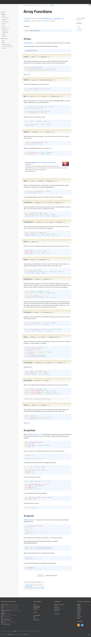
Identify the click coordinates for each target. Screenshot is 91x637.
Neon (7, 618)
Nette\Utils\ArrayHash (33, 434)
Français (79, 610)
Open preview (29, 586)
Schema (7, 621)
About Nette (36, 619)
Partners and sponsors (59, 604)
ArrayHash (56, 18)
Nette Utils (33, 5)
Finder (3, 42)
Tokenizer (4, 48)
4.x (49, 5)
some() (28, 74)
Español (79, 609)
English (79, 604)
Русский (79, 616)
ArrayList (27, 21)
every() (28, 423)
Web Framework (10, 604)
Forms (9, 615)
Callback (4, 16)
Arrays (3, 14)
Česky (78, 606)
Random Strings (5, 28)
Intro (79, 26)
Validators (4, 36)
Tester (9, 607)
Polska (78, 613)
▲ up (89, 634)
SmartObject (5, 30)
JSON (3, 25)
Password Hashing (6, 44)
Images (3, 23)
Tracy (9, 609)
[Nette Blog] (78, 625)
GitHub (78, 20)
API (81, 20)
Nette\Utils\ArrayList (29, 520)
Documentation (27, 5)
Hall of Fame (57, 609)
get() (50, 148)
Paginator (4, 27)
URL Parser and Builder (7, 46)
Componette (57, 607)
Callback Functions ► (51, 575)
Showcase (56, 610)
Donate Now (57, 613)
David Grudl (10, 634)
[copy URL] (31, 39)
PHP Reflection (5, 32)
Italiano (78, 612)
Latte (9, 606)
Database (6, 613)
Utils (8, 622)
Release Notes (36, 607)
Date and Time (5, 17)
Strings (3, 34)
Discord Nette (36, 606)
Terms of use (26, 634)
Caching (3, 612)
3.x (50, 5)
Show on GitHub (29, 585)
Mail (5, 616)
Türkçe (78, 615)
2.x (52, 5)
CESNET (15, 631)
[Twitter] (82, 625)
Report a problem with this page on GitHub (35, 587)
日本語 (78, 618)
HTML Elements (5, 21)
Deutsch (79, 607)
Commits (35, 609)
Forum (34, 604)
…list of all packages (5, 624)
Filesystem (4, 19)
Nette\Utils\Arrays (45, 18)
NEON (3, 40)
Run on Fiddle (70, 50)
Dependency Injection (11, 610)
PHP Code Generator (5, 619)
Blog (34, 616)
